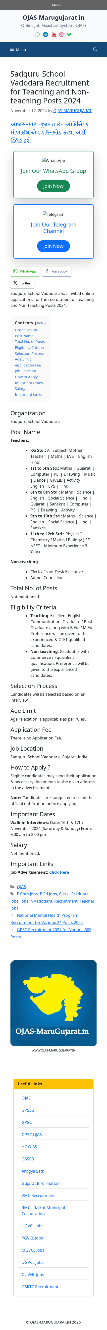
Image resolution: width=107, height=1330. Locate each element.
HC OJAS (29, 1146)
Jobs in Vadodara (36, 901)
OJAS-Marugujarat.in (54, 17)
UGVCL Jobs (33, 1226)
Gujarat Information (41, 1183)
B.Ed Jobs (48, 894)
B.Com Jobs (27, 894)
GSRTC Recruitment (40, 1286)
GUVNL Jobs (33, 1274)
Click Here (59, 872)
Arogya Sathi (34, 1171)
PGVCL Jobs (32, 1238)
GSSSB (28, 1159)
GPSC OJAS (32, 1134)
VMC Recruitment (38, 1195)
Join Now (53, 186)
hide (40, 323)
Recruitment (66, 901)
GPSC (27, 1122)
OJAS (21, 886)
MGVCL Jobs (33, 1250)
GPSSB (28, 1110)
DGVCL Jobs (33, 1262)
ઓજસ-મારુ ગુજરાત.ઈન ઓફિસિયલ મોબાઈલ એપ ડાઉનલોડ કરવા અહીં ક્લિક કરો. (50, 132)
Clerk (64, 894)
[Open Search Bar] (95, 49)
